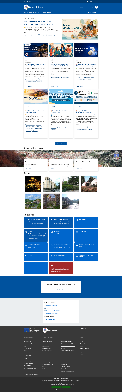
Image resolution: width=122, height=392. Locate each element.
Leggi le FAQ (45, 366)
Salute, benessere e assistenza (67, 350)
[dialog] (61, 384)
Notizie (54, 60)
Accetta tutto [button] (56, 387)
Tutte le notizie (60, 143)
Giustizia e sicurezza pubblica (67, 343)
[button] (61, 389)
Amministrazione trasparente (67, 362)
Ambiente (63, 348)
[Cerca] (96, 7)
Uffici (25, 346)
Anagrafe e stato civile (47, 341)
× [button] (120, 378)
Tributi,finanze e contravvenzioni (68, 346)
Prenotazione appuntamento (48, 362)
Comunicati (82, 344)
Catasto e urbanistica (47, 350)
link (73, 384)
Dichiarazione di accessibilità (67, 371)
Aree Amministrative (28, 344)
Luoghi (81, 352)
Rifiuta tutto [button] (66, 386)
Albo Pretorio (64, 364)
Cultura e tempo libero (47, 344)
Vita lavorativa (45, 346)
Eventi (81, 354)
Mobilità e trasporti (46, 353)
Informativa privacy (65, 366)
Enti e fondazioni (27, 348)
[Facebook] (85, 7)
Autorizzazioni (64, 353)
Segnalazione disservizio (47, 364)
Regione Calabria (27, 1)
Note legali (63, 369)
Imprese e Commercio (47, 348)
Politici (25, 350)
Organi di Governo (27, 341)
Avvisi (27, 18)
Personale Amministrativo (29, 353)
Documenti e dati (27, 355)
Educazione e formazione (66, 341)
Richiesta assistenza (46, 369)
